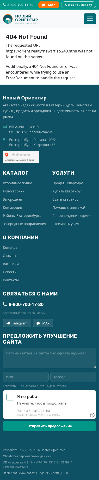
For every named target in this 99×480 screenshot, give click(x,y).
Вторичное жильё (18, 183)
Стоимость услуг (65, 223)
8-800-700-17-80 (26, 304)
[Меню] (90, 18)
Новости (10, 272)
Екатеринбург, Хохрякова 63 (32, 144)
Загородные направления (24, 223)
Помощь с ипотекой (68, 207)
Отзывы (9, 255)
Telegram (19, 323)
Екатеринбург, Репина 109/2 (32, 139)
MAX (52, 4)
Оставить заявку (78, 5)
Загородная (12, 199)
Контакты (11, 280)
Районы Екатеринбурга (22, 215)
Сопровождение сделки (72, 215)
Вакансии (11, 263)
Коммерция (12, 207)
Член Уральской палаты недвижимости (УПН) (35, 473)
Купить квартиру (66, 191)
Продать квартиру (67, 183)
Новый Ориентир (53, 450)
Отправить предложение (49, 426)
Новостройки (14, 191)
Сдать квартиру (65, 199)
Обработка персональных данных (27, 456)
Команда (10, 247)
